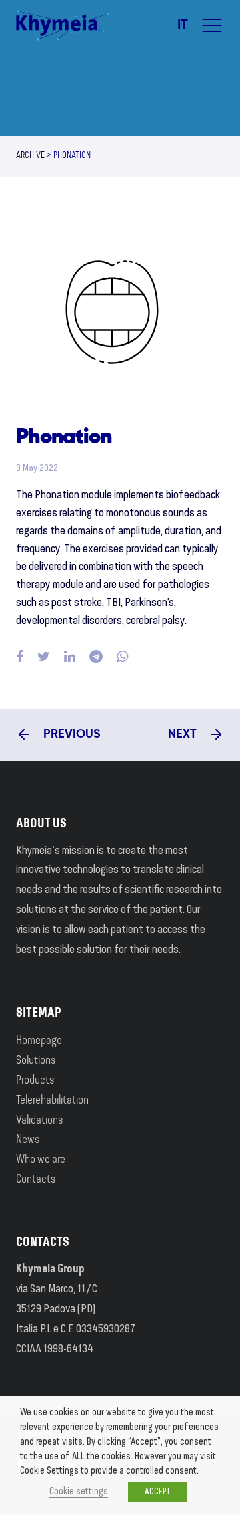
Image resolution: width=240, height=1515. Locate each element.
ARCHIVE (30, 156)
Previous (70, 734)
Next (184, 734)
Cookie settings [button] (78, 1492)
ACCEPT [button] (158, 1492)
